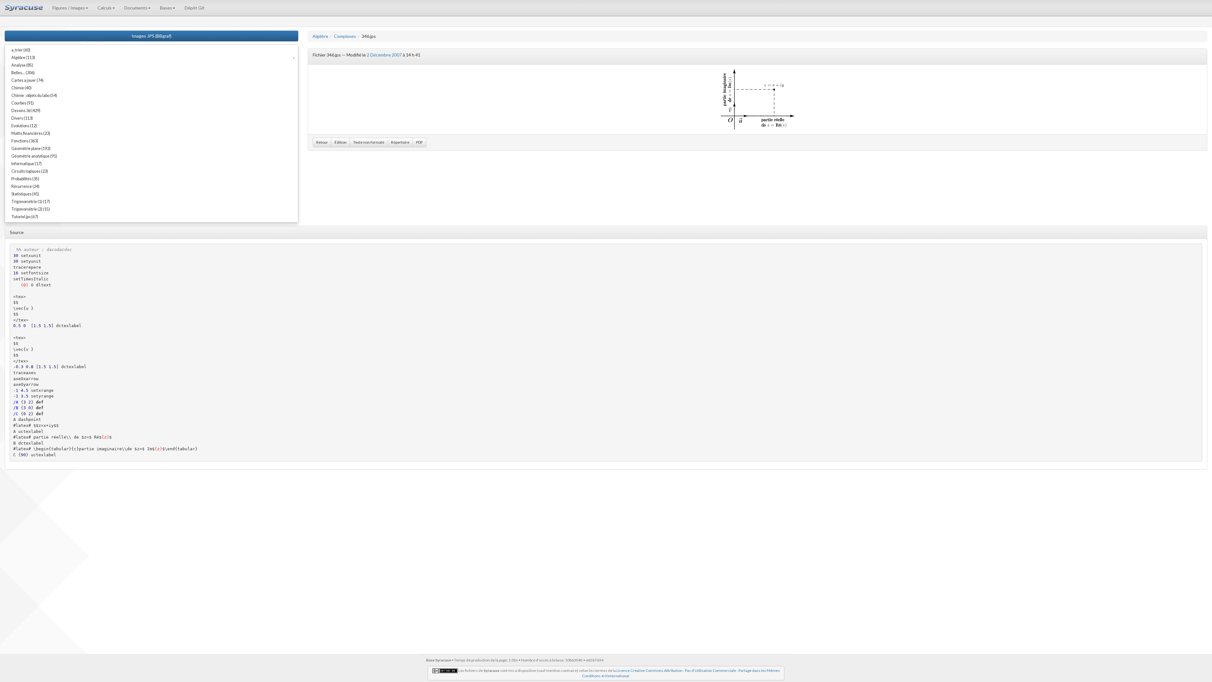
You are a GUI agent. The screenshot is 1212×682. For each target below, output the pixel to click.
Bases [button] (166, 7)
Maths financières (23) (30, 133)
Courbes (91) (22, 103)
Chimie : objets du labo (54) (34, 95)
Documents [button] (135, 7)
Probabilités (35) (25, 178)
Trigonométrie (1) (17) (30, 201)
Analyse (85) (22, 65)
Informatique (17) (26, 163)
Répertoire (400, 142)
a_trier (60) (20, 50)
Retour (322, 142)
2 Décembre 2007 (384, 54)
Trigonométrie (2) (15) (30, 209)
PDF (419, 142)
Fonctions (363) (24, 141)
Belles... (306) (23, 72)
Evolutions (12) (24, 125)
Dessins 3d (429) (25, 110)
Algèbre (320, 36)
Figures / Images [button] (68, 7)
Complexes (345, 36)
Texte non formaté (368, 142)
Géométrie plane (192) (30, 148)
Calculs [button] (105, 7)
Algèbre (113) (23, 57)
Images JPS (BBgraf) (151, 36)
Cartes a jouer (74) (27, 80)
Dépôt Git (195, 7)
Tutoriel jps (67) (24, 216)
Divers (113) (22, 118)
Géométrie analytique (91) (34, 156)
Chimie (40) (21, 88)
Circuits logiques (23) (29, 171)
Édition (341, 142)
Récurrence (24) (25, 186)
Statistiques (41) (25, 194)
